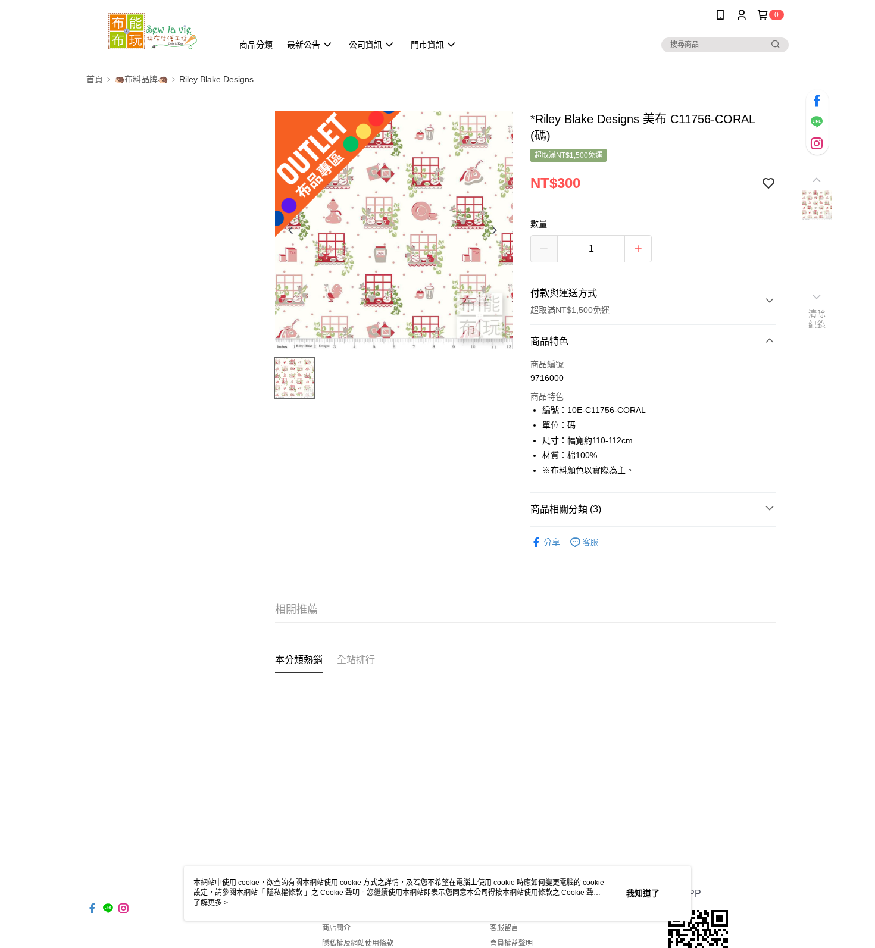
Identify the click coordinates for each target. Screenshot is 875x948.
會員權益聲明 (511, 943)
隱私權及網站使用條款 (357, 943)
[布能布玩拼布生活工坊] (152, 31)
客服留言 (504, 928)
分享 (551, 542)
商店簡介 (336, 928)
